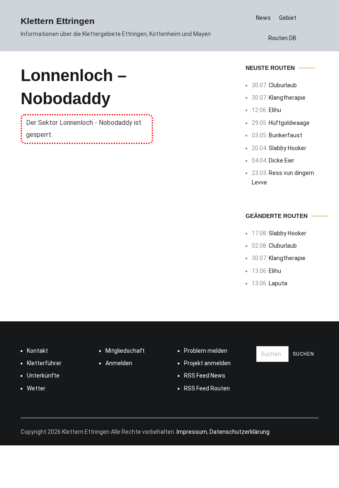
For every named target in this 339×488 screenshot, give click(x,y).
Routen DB (282, 38)
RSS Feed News (204, 375)
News (263, 17)
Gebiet (287, 17)
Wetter (36, 388)
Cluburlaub (283, 85)
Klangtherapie (287, 97)
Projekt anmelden (207, 363)
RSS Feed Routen (207, 388)
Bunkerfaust (285, 135)
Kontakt (37, 350)
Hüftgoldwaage (289, 123)
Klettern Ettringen (58, 21)
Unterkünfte (43, 375)
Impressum (192, 431)
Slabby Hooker (287, 148)
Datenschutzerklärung (240, 431)
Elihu (275, 110)
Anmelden (118, 363)
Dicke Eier (281, 160)
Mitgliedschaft (125, 350)
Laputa (278, 283)
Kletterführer (44, 363)
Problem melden (205, 350)
